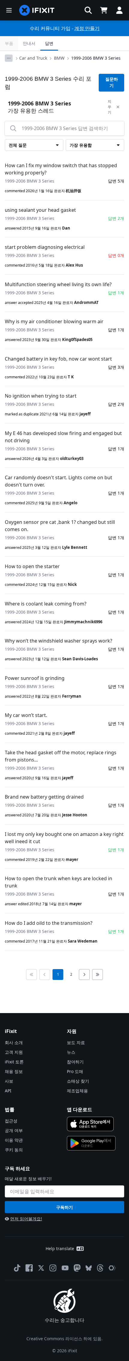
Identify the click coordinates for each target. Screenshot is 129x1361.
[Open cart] (104, 10)
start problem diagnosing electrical (45, 247)
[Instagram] (53, 1268)
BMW (59, 58)
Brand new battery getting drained (44, 796)
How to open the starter (32, 566)
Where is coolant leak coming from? (45, 603)
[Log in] (119, 10)
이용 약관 (14, 1140)
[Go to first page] (31, 974)
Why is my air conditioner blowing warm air (54, 321)
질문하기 (111, 82)
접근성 (11, 1121)
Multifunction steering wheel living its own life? (58, 284)
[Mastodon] (77, 1268)
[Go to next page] (84, 974)
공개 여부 (14, 1130)
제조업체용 (77, 1090)
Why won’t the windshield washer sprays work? (58, 640)
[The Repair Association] (112, 1268)
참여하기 (75, 1062)
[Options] (9, 58)
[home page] (37, 10)
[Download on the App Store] (90, 1124)
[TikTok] (17, 1268)
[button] (88, 10)
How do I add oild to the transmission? (48, 923)
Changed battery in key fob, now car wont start (58, 358)
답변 (49, 43)
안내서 (29, 43)
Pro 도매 (75, 1071)
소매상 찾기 (78, 1081)
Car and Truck (33, 58)
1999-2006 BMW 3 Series (96, 58)
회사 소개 (14, 1042)
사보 (9, 1081)
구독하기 (64, 1207)
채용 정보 (14, 1071)
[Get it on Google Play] (91, 1143)
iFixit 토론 (14, 1062)
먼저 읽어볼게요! (26, 1219)
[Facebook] (29, 1268)
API (8, 1090)
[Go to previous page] (44, 974)
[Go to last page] (97, 974)
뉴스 (71, 1052)
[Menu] (9, 10)
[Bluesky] (89, 1268)
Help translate (60, 1248)
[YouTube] (65, 1268)
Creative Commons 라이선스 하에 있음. (64, 1338)
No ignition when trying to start (40, 396)
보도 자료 (76, 1042)
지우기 (109, 107)
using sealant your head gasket (40, 210)
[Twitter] (41, 1268)
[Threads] (100, 1268)
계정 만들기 (87, 28)
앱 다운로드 (79, 1109)
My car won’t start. (26, 715)
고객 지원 (14, 1052)
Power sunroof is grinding (34, 678)
